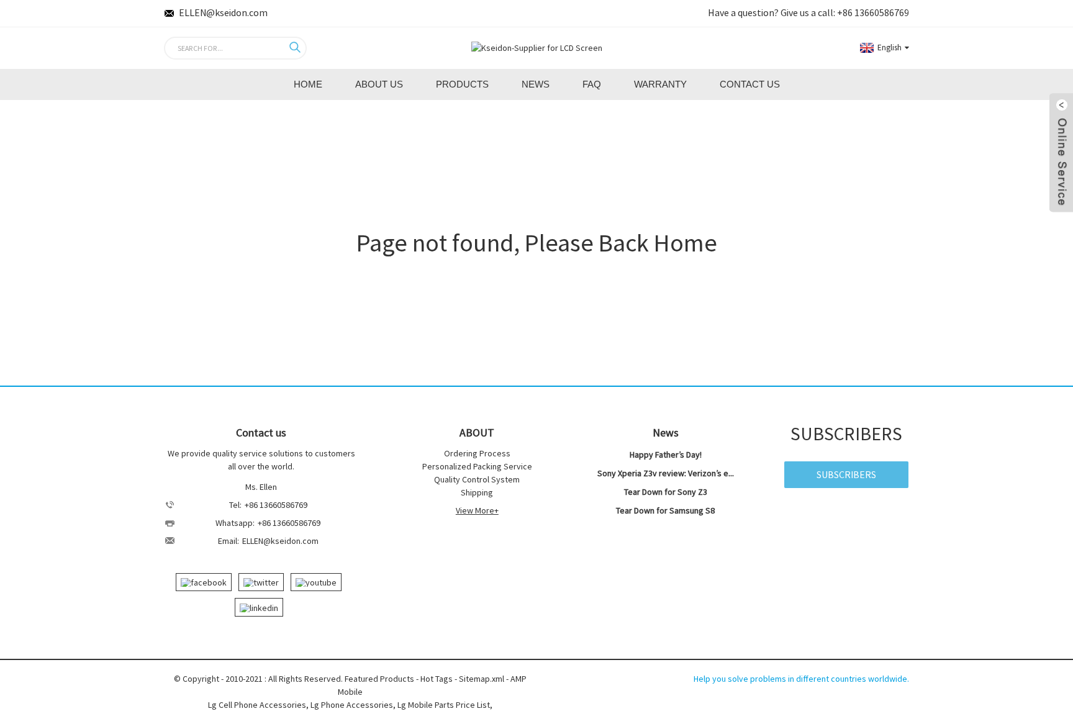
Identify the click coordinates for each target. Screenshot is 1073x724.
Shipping (477, 492)
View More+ (477, 510)
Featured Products (379, 678)
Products (462, 84)
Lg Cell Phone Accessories (257, 704)
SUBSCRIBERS (846, 474)
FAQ (591, 84)
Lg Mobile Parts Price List (443, 704)
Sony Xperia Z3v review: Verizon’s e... (665, 473)
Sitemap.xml (481, 678)
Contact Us (750, 84)
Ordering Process (477, 453)
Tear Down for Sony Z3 (665, 491)
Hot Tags (436, 678)
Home (308, 84)
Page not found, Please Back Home (536, 242)
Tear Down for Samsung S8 (665, 510)
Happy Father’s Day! (666, 454)
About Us (379, 84)
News (536, 84)
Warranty (660, 84)
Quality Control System (477, 479)
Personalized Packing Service (477, 466)
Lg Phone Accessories (351, 704)
